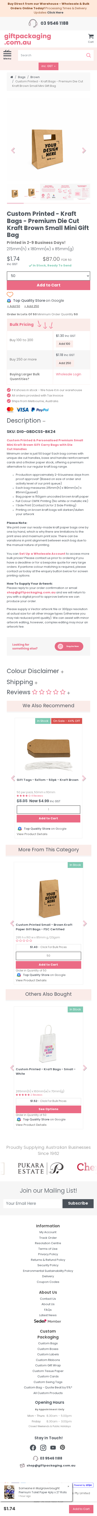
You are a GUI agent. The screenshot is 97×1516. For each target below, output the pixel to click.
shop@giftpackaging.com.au (31, 592)
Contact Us (41, 505)
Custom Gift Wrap (48, 1365)
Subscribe (78, 1203)
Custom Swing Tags (48, 1382)
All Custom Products (48, 1393)
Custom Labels (48, 1354)
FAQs (48, 1310)
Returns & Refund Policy (48, 1260)
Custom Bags (48, 1343)
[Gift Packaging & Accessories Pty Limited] (32, 38)
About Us (48, 1304)
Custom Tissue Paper (48, 1371)
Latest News (48, 1315)
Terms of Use (48, 1249)
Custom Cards (48, 1376)
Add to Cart (48, 285)
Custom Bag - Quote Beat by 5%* (48, 1387)
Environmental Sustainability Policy (48, 1271)
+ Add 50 (13, 306)
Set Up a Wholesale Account (42, 553)
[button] (13, 150)
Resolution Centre (48, 1243)
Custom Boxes (47, 1349)
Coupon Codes (48, 1282)
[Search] (89, 55)
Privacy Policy (48, 1254)
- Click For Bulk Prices (48, 947)
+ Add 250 (31, 306)
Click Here (55, 12)
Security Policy (47, 1265)
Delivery (48, 1276)
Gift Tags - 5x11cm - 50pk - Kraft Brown (48, 780)
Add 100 (64, 343)
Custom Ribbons (48, 1360)
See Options (48, 1109)
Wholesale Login (68, 374)
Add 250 (65, 363)
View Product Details (32, 834)
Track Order (48, 1238)
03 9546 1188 (54, 24)
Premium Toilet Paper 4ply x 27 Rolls (43, 1492)
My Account (47, 1232)
